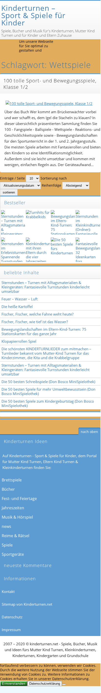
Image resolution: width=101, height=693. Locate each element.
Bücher (8, 489)
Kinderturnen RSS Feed (61, 47)
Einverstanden (13, 683)
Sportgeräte (13, 554)
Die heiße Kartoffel (17, 306)
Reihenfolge (51, 185)
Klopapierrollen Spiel (18, 341)
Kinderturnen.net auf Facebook (72, 47)
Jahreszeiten (13, 508)
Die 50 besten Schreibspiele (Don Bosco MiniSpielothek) (48, 381)
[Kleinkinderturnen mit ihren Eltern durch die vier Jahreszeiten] (37, 249)
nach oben (89, 431)
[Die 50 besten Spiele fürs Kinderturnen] (62, 249)
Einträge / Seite (12, 178)
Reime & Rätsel (15, 535)
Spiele (7, 545)
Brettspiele (12, 480)
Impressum (11, 629)
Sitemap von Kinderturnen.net (27, 604)
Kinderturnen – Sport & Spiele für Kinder (33, 15)
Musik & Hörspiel (17, 517)
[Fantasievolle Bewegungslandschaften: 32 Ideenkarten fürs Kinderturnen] (87, 249)
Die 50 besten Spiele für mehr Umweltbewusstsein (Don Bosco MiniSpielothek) (48, 391)
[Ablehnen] (64, 684)
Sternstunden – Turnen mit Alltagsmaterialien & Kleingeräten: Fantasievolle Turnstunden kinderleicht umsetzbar (45, 287)
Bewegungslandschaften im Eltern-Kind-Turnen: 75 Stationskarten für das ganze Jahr (43, 331)
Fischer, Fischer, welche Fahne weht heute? (37, 314)
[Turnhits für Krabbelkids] (37, 222)
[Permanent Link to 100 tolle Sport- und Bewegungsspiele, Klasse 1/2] (49, 103)
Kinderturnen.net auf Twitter (83, 47)
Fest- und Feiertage (19, 498)
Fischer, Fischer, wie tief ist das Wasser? (34, 321)
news (6, 526)
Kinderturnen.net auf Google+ (94, 47)
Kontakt (8, 591)
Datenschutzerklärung (44, 683)
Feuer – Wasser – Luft (19, 298)
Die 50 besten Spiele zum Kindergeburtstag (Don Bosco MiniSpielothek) (47, 403)
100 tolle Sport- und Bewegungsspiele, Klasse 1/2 (49, 83)
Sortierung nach (53, 178)
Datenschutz (12, 616)
